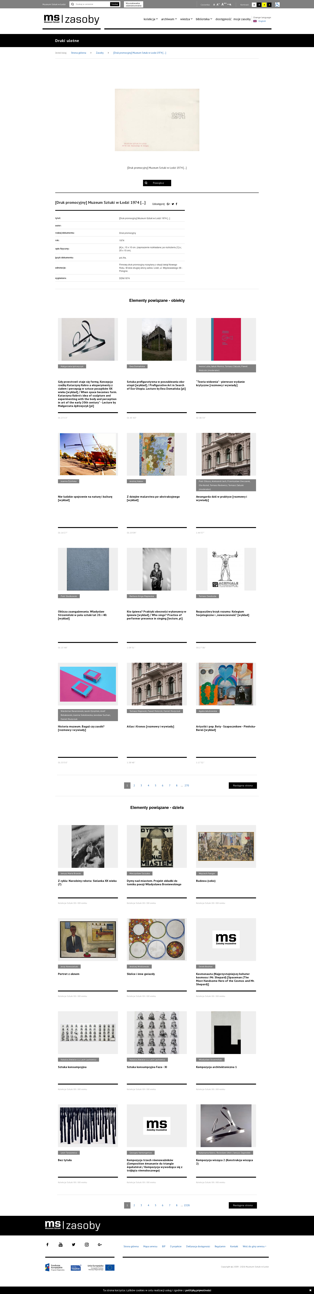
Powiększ (158, 183)
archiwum (167, 19)
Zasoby (100, 52)
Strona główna (79, 52)
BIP (163, 1246)
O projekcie (176, 1246)
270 (187, 785)
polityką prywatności (198, 1290)
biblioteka (203, 19)
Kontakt (234, 1246)
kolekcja (149, 19)
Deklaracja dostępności (198, 1246)
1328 (187, 1205)
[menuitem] (151, 19)
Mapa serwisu (150, 1246)
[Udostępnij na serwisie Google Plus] (169, 204)
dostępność (224, 19)
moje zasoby (242, 19)
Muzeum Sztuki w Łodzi (54, 4)
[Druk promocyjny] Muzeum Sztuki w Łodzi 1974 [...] (139, 52)
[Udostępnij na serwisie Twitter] (173, 204)
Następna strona (243, 785)
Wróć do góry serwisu (254, 1246)
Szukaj (114, 4)
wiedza (185, 19)
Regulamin (220, 1246)
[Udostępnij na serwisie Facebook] (176, 204)
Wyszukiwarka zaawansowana (133, 4)
